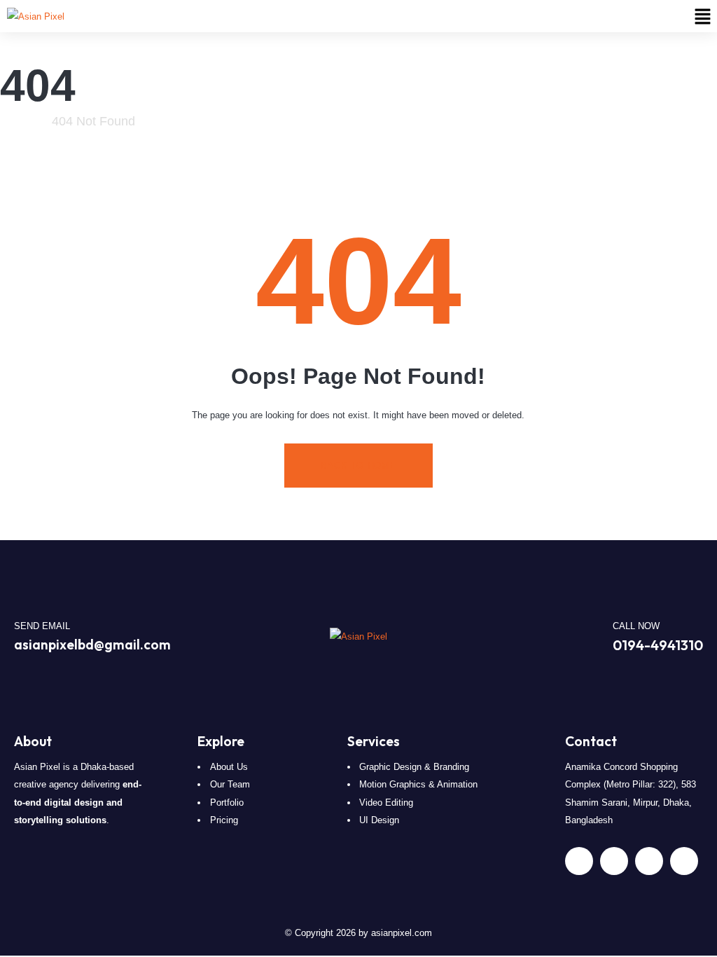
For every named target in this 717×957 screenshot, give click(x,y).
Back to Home (359, 465)
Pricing (224, 820)
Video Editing (386, 802)
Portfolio (227, 802)
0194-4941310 (658, 645)
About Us (229, 767)
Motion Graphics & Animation (418, 784)
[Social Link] (579, 861)
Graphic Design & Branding (414, 767)
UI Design (379, 820)
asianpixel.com (401, 933)
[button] (703, 16)
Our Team (230, 784)
